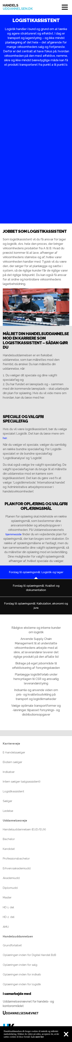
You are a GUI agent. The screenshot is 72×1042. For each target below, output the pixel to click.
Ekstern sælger (12, 762)
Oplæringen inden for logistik (22, 984)
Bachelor (9, 839)
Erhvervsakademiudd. (17, 868)
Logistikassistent (13, 791)
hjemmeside (14, 534)
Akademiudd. (11, 878)
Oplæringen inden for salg (20, 965)
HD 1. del (8, 907)
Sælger (7, 801)
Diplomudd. (10, 888)
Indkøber (9, 772)
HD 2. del (8, 917)
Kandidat (9, 849)
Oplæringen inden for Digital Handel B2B (29, 955)
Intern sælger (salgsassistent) (21, 781)
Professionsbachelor (16, 858)
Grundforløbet (12, 945)
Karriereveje (11, 743)
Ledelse (8, 811)
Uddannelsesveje (15, 820)
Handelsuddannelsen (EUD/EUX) (24, 829)
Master (7, 897)
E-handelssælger (14, 752)
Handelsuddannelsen (18, 936)
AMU (6, 926)
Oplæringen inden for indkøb (22, 974)
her (5, 438)
